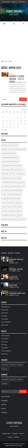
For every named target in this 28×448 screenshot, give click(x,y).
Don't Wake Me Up (6, 170)
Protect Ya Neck (6, 194)
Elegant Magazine (10, 445)
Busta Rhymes (15, 149)
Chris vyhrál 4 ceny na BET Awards (16, 260)
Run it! (10, 198)
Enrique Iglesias (5, 307)
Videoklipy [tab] (17, 253)
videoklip (4, 211)
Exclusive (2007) (13, 277)
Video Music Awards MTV (15, 211)
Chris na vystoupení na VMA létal (10, 161)
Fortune (4, 174)
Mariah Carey (4, 325)
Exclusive (15, 170)
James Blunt (4, 313)
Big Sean (15, 145)
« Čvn (2, 130)
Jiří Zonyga (4, 316)
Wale (20, 215)
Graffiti (11, 174)
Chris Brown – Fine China (16, 269)
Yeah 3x (23, 219)
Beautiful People (6, 145)
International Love (7, 178)
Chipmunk (4, 153)
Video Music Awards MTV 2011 (9, 215)
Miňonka (20, 82)
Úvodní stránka (6, 1)
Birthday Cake (5, 149)
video (19, 207)
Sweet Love (18, 202)
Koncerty (3, 404)
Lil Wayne (4, 186)
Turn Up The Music (11, 207)
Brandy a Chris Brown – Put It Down (16, 78)
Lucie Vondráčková (6, 322)
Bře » (6, 130)
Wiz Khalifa (5, 219)
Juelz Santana (17, 178)
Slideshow (18, 275)
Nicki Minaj (13, 190)
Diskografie (12, 275)
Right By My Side (17, 194)
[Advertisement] (14, 41)
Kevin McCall (14, 182)
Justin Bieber (5, 182)
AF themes (19, 445)
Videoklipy (11, 267)
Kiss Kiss (22, 182)
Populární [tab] (4, 253)
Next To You (5, 190)
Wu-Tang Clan (13, 219)
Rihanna (4, 198)
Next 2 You (21, 186)
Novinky (11, 257)
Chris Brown (22, 1)
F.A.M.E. (21, 170)
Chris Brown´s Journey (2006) (17, 293)
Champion (23, 149)
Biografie (14, 1)
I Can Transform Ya (20, 174)
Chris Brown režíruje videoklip (10, 157)
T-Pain (3, 207)
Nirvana (20, 190)
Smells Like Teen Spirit (7, 202)
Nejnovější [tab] (11, 253)
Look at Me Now (13, 186)
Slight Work (17, 198)
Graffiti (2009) (13, 285)
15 (10, 121)
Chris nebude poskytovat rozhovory (11, 165)
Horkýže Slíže (4, 310)
